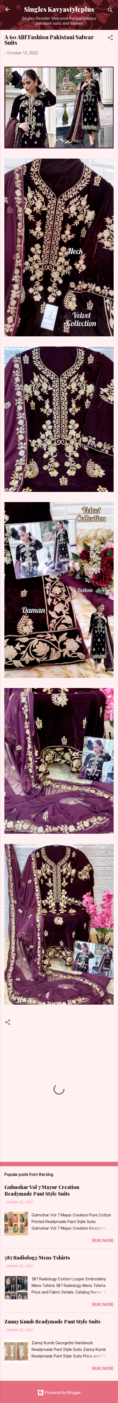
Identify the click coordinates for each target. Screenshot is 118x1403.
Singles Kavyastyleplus (59, 9)
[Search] (110, 11)
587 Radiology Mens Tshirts (37, 1257)
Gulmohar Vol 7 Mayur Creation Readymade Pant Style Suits (41, 1190)
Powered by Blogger (62, 1392)
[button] (110, 38)
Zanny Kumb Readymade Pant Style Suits (52, 1321)
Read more (103, 1240)
